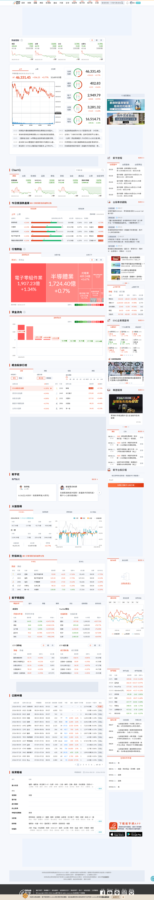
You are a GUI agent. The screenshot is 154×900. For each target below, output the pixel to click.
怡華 (51, 784)
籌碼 (57, 603)
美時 (66, 784)
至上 (28, 760)
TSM (110, 709)
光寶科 (68, 398)
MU (110, 713)
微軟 (115, 698)
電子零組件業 (15, 236)
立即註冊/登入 (126, 583)
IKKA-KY (54, 828)
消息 (70, 603)
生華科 (29, 726)
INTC (110, 694)
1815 (19, 578)
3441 (19, 589)
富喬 (25, 578)
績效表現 (113, 598)
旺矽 (61, 633)
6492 (24, 726)
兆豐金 (68, 403)
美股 (41, 3)
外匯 (61, 3)
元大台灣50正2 (65, 665)
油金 (71, 176)
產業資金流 (25, 255)
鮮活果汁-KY (44, 784)
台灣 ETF (89, 255)
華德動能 (30, 741)
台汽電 (15, 629)
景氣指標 (126, 598)
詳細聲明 (106, 877)
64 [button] (97, 764)
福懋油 (35, 784)
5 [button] (88, 764)
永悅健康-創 (113, 307)
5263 (24, 722)
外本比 (33, 561)
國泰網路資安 (17, 658)
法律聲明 (95, 890)
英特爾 (116, 694)
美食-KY (88, 817)
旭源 (28, 714)
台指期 (53, 69)
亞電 (25, 574)
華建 (77, 817)
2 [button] (80, 764)
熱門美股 (113, 671)
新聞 (29, 3)
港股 (45, 371)
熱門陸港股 (138, 671)
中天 (41, 823)
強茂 (25, 582)
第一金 (68, 408)
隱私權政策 (105, 897)
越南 (138, 769)
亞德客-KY (40, 817)
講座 (113, 431)
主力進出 (93, 512)
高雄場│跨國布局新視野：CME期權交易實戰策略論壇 (127, 457)
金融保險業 (15, 231)
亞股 (43, 176)
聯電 (67, 388)
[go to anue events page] (127, 2)
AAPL (111, 679)
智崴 (28, 722)
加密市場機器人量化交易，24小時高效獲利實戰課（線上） (127, 450)
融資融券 (45, 512)
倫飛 (60, 828)
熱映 (71, 828)
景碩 (30, 813)
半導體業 (37, 582)
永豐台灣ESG (17, 665)
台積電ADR (118, 709)
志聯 (70, 784)
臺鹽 (47, 817)
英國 (119, 769)
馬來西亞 (126, 769)
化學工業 (37, 586)
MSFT (111, 698)
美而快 (54, 823)
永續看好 (113, 327)
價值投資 (16, 603)
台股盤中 (113, 164)
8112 (24, 760)
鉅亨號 (89, 3)
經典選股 (84, 603)
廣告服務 (55, 890)
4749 (24, 748)
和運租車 (30, 737)
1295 (24, 729)
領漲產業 (33, 209)
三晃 (61, 784)
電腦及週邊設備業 (17, 240)
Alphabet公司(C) (119, 690)
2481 (19, 582)
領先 (14, 378)
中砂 (56, 784)
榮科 (28, 756)
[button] (75, 764)
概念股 (41, 378)
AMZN (111, 683)
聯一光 (26, 589)
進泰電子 (30, 752)
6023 (24, 710)
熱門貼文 (16, 479)
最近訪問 (125, 560)
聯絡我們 (74, 890)
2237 (24, 741)
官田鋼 (57, 817)
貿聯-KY (111, 303)
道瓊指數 (14, 180)
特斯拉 (116, 706)
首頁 (23, 3)
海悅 (14, 637)
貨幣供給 (138, 598)
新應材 (29, 748)
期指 (52, 176)
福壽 (30, 784)
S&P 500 (61, 180)
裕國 (68, 823)
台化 (59, 44)
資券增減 (69, 512)
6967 (24, 706)
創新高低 (98, 603)
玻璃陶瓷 (14, 222)
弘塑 (61, 637)
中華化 (26, 586)
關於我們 (39, 890)
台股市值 (57, 255)
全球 (67, 3)
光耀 (36, 823)
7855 (24, 737)
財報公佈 (138, 720)
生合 (28, 729)
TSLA (110, 706)
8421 (24, 714)
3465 (24, 752)
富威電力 (47, 823)
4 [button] (86, 764)
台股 (35, 3)
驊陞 (110, 310)
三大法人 (21, 512)
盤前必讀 (113, 720)
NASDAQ (38, 180)
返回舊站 (127, 95)
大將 (30, 828)
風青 (75, 784)
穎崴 (61, 629)
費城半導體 (85, 180)
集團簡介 (47, 890)
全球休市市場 (125, 758)
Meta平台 (117, 687)
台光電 (66, 828)
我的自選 (113, 560)
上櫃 (36, 69)
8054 (24, 718)
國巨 (61, 621)
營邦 (81, 828)
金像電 (63, 817)
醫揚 (28, 733)
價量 (43, 603)
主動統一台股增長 (19, 673)
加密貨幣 (100, 176)
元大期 (29, 710)
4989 (24, 756)
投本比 (81, 561)
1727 (19, 586)
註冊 (138, 3)
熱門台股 (126, 671)
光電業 (13, 227)
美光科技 (117, 713)
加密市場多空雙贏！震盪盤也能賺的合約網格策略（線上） (127, 463)
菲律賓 (133, 769)
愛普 (61, 625)
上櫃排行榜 (135, 287)
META (111, 687)
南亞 (13, 44)
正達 (28, 745)
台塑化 (83, 44)
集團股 (48, 378)
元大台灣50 (64, 658)
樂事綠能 (32, 817)
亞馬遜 (116, 683)
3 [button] (83, 764)
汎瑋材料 (30, 706)
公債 (91, 176)
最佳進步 (138, 327)
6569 (24, 733)
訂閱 (97, 3)
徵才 (80, 890)
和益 (35, 828)
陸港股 (48, 3)
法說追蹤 (126, 720)
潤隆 (14, 625)
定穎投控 (62, 823)
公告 (125, 431)
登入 (134, 3)
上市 (20, 69)
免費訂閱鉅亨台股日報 (125, 485)
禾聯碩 (86, 828)
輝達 (115, 702)
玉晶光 (111, 314)
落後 (20, 378)
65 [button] (100, 764)
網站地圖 (87, 890)
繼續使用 (116, 897)
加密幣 (74, 3)
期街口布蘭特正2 (19, 661)
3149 (24, 745)
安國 (28, 718)
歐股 (62, 176)
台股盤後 (125, 164)
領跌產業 (81, 209)
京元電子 (69, 393)
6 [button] (91, 764)
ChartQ (16, 170)
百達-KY (89, 784)
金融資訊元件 (64, 890)
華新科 (111, 299)
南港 (47, 828)
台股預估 (138, 164)
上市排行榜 (116, 287)
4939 (19, 574)
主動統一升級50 (65, 669)
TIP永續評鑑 (126, 327)
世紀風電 (82, 784)
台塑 (36, 44)
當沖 (30, 603)
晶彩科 (15, 633)
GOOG (111, 690)
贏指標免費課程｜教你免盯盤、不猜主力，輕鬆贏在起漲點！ (127, 437)
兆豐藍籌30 (17, 669)
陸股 (69, 371)
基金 (55, 3)
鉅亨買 (82, 3)
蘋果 (115, 679)
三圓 (14, 621)
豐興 (51, 817)
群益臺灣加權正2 (65, 673)
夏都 (81, 817)
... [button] (94, 764)
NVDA (111, 702)
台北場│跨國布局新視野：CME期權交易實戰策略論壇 (127, 444)
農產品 (81, 176)
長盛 (76, 828)
